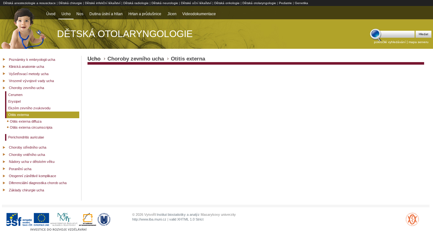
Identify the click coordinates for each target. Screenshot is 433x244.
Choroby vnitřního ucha (27, 155)
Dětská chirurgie (70, 3)
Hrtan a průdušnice (144, 14)
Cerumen (15, 95)
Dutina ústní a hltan (106, 14)
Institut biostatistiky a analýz (178, 214)
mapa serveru (419, 42)
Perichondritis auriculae (26, 137)
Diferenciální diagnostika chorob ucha (38, 183)
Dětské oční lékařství (196, 3)
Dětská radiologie (136, 3)
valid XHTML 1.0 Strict (186, 219)
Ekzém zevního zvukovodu (29, 108)
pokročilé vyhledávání (390, 42)
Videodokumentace (199, 14)
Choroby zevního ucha (26, 88)
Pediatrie (285, 3)
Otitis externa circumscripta (31, 127)
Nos (79, 14)
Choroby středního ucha (27, 147)
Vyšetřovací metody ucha (28, 74)
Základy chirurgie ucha (26, 190)
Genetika (301, 3)
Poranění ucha (20, 169)
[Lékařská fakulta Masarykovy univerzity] (412, 225)
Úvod (50, 14)
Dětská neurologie (165, 3)
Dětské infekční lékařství (102, 3)
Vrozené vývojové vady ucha (31, 81)
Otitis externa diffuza (26, 121)
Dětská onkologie (227, 3)
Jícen (172, 14)
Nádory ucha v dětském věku (32, 162)
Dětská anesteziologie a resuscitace (29, 3)
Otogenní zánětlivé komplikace (32, 176)
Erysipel (14, 101)
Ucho (66, 14)
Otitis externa (18, 115)
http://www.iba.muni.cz (149, 219)
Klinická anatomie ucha (26, 66)
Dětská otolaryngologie (259, 3)
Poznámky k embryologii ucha (32, 59)
